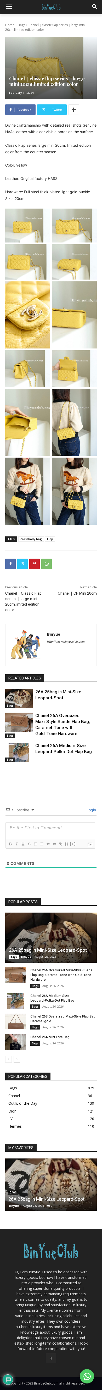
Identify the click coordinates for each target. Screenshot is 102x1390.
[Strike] (29, 844)
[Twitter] (22, 564)
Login (91, 810)
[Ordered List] (35, 844)
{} (67, 844)
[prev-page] (8, 1059)
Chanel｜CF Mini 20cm (77, 593)
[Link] (60, 844)
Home (9, 25)
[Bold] (10, 844)
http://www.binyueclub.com (66, 641)
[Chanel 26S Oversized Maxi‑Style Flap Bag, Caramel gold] (15, 1021)
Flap (50, 539)
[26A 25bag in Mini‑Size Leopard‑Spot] (19, 698)
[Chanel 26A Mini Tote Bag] (15, 1042)
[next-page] (17, 1059)
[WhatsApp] (46, 564)
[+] (73, 844)
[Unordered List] (41, 844)
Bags (21, 25)
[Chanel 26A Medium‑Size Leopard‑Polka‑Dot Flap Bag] (19, 752)
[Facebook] (10, 564)
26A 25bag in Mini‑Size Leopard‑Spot (48, 950)
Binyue (53, 634)
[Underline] (23, 844)
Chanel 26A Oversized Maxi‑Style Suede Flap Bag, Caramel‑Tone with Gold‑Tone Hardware (61, 974)
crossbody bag (31, 539)
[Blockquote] (48, 844)
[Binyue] (26, 645)
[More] (73, 109)
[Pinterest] (34, 564)
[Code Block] (54, 844)
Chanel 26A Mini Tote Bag (50, 1037)
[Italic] (16, 844)
